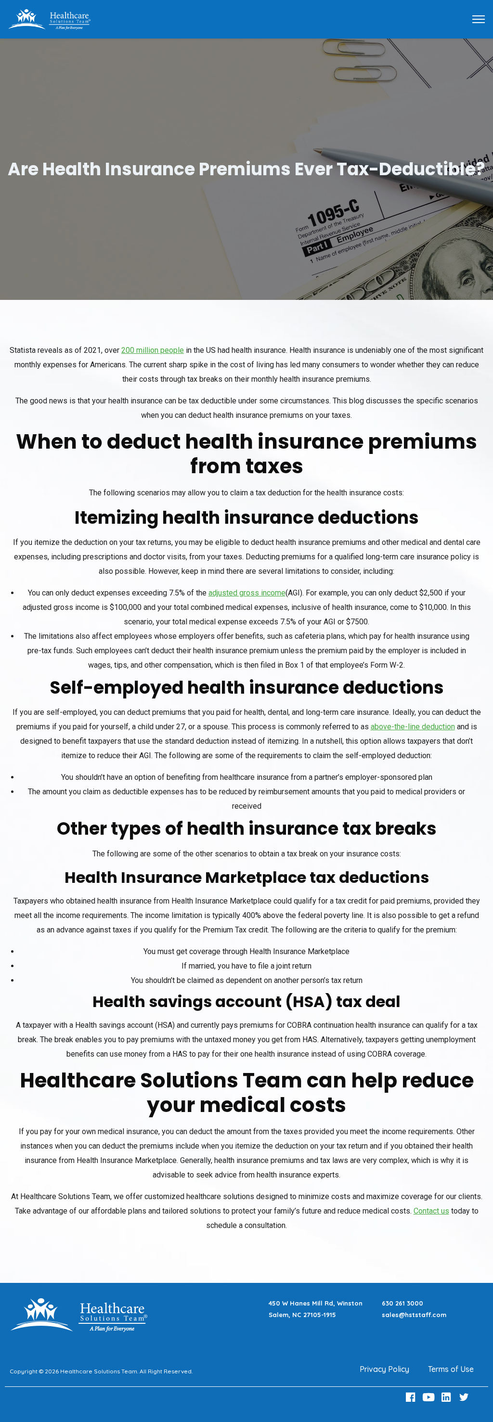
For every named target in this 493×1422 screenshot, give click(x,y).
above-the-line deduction (413, 726)
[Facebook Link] (412, 1397)
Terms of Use (451, 1369)
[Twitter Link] (465, 1397)
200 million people (152, 350)
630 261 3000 (402, 1303)
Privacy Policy (384, 1369)
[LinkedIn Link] (447, 1397)
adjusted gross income (246, 592)
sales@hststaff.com (414, 1315)
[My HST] (49, 18)
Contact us (431, 1210)
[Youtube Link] (429, 1397)
